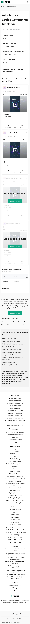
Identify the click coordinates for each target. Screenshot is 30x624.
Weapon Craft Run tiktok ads (4, 325)
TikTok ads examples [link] (11, 6)
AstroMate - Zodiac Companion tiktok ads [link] (11, 9)
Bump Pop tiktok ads (21, 321)
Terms (13, 618)
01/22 (20, 537)
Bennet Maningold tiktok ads (15, 321)
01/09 (9, 542)
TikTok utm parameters (15, 400)
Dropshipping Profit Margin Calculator (15, 420)
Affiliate (15, 442)
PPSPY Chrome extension (15, 439)
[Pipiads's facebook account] (10, 614)
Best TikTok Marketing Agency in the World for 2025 (15, 566)
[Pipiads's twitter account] (13, 614)
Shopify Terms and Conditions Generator (15, 429)
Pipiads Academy (15, 522)
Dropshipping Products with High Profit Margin (15, 484)
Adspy (15, 449)
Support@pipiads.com (15, 585)
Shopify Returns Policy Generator (15, 432)
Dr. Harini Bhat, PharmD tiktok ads (9, 321)
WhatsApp (15, 588)
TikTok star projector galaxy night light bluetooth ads (13, 358)
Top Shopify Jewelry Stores (15, 495)
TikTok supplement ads (8, 362)
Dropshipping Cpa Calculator (15, 413)
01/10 (20, 539)
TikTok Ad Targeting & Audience (15, 403)
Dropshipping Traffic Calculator (15, 410)
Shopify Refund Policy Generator (15, 425)
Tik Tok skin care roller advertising (12, 349)
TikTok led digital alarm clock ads (11, 365)
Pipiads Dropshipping (15, 481)
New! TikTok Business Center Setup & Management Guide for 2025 (15, 554)
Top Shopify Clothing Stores (15, 498)
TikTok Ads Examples (15, 509)
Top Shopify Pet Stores (15, 493)
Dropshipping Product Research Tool (15, 479)
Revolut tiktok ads (26, 325)
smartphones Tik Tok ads (9, 355)
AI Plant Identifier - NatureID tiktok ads (26, 321)
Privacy (8, 618)
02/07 (9, 537)
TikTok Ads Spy (15, 451)
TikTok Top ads (15, 514)
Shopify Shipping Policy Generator (15, 435)
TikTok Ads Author (15, 519)
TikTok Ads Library (15, 459)
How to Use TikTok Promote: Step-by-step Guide (15, 562)
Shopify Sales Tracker (15, 398)
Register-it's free (15, 201)
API (15, 590)
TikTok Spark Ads (15, 454)
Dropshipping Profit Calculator (15, 418)
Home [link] (2, 6)
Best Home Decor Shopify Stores (15, 503)
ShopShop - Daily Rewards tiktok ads (9, 325)
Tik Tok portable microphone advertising (13, 344)
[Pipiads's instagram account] (20, 614)
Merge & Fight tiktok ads (21, 325)
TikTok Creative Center (15, 461)
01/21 (9, 539)
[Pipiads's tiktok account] (17, 614)
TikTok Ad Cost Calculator (15, 415)
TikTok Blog (15, 512)
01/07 (20, 542)
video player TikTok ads (9, 338)
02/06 (15, 537)
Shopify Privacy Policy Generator (15, 423)
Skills (15, 456)
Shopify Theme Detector (15, 405)
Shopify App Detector (15, 408)
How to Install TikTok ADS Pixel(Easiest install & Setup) (15, 577)
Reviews (15, 469)
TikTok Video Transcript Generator (15, 464)
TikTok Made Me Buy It (15, 488)
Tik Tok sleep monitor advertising (11, 352)
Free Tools (15, 437)
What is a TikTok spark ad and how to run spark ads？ (15, 571)
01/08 (15, 542)
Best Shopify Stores (15, 490)
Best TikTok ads (15, 517)
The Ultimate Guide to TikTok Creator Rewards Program (15, 558)
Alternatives (15, 466)
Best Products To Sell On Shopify (15, 500)
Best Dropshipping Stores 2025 (15, 476)
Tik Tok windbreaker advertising (11, 341)
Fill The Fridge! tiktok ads (4, 321)
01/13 (15, 539)
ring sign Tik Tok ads (8, 347)
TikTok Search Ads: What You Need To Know (15, 550)
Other (24, 532)
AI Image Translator (15, 471)
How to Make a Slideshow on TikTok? (15, 574)
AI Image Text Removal (15, 474)
